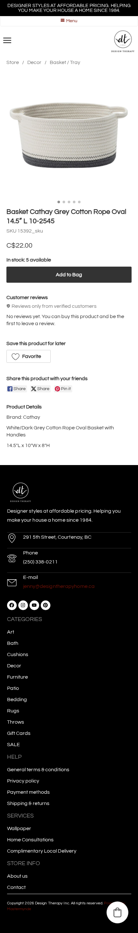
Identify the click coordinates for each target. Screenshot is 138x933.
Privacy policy (23, 780)
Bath (12, 643)
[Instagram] (23, 605)
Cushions (18, 654)
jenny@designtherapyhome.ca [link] (59, 586)
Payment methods (28, 792)
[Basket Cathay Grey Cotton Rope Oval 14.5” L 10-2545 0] (69, 135)
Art (10, 632)
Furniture (17, 677)
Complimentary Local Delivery (42, 851)
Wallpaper (19, 828)
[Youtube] (34, 605)
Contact (16, 887)
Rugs (13, 710)
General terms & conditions (38, 769)
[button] (28, 356)
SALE (13, 744)
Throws (15, 722)
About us (17, 876)
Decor (34, 62)
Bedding (17, 699)
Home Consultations (30, 839)
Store (12, 62)
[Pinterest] (45, 605)
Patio (13, 688)
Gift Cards (19, 733)
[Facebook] (12, 605)
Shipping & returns (28, 803)
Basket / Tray (65, 62)
